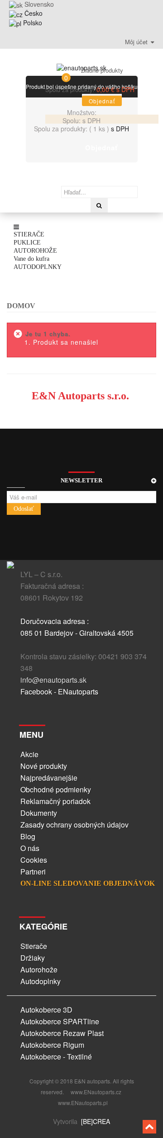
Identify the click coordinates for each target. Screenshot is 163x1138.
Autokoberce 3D (46, 1009)
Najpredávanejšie (48, 778)
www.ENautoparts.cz (96, 1092)
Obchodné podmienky (55, 789)
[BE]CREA (94, 1121)
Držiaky (32, 958)
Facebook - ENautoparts (59, 691)
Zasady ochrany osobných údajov (74, 824)
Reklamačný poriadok (55, 801)
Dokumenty (38, 813)
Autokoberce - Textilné (56, 1056)
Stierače (33, 946)
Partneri (33, 871)
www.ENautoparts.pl (83, 1102)
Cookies (33, 860)
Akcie (29, 754)
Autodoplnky (40, 981)
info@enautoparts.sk (53, 680)
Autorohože (39, 969)
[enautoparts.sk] (81, 66)
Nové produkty (43, 766)
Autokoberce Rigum (52, 1045)
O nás (29, 848)
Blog (27, 836)
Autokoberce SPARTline (59, 1021)
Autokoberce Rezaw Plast (62, 1033)
